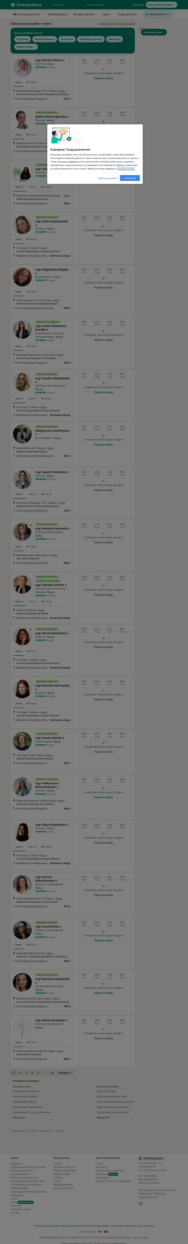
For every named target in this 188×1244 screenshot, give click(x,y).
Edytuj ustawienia (108, 178)
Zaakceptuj (130, 178)
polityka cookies (126, 168)
